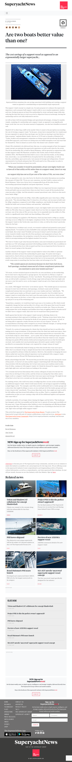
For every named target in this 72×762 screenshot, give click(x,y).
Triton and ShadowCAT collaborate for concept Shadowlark (17, 501)
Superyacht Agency (23, 714)
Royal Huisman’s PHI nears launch (19, 571)
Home (6, 702)
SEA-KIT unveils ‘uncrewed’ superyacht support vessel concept (50, 572)
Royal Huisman (10, 429)
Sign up (36, 455)
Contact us (20, 702)
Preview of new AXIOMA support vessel (49, 538)
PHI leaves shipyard (15, 537)
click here (58, 414)
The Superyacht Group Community (17, 416)
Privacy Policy (21, 707)
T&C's (17, 709)
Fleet (6, 709)
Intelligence (9, 719)
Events (6, 724)
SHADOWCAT (10, 436)
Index (6, 722)
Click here (8, 464)
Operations (8, 712)
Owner (6, 714)
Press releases (10, 717)
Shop (6, 726)
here (54, 472)
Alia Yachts (9, 432)
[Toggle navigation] (6, 13)
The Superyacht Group (24, 712)
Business (7, 704)
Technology (8, 707)
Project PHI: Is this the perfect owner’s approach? (51, 500)
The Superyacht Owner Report (34, 412)
